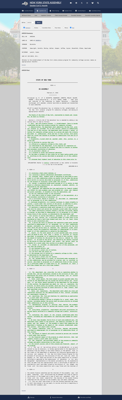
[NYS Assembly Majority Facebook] (76, 3)
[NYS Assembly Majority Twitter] (81, 3)
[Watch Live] (70, 3)
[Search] (98, 3)
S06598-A (38, 40)
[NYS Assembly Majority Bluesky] (92, 3)
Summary (28, 27)
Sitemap (32, 397)
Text (73, 27)
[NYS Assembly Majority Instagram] (87, 3)
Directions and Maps (85, 397)
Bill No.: (24, 22)
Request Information (57, 397)
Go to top (24, 64)
